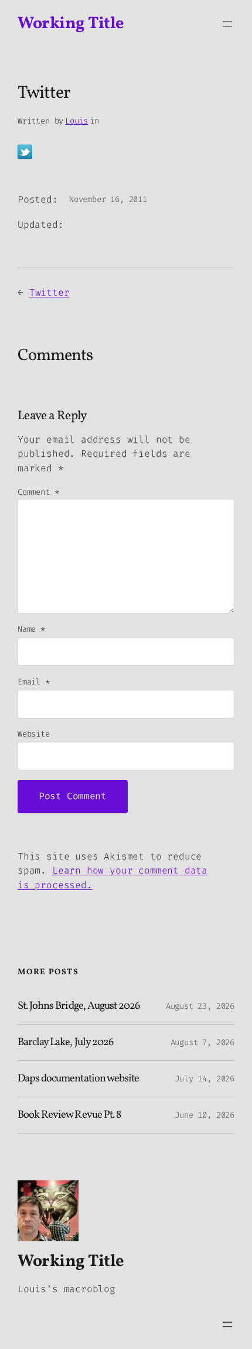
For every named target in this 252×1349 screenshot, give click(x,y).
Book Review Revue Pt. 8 (69, 1115)
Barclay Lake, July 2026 (65, 1042)
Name (31, 629)
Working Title (71, 24)
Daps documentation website (78, 1079)
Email (34, 681)
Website (34, 733)
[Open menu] (227, 24)
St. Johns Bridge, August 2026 (78, 1006)
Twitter (49, 292)
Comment (38, 492)
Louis (76, 120)
